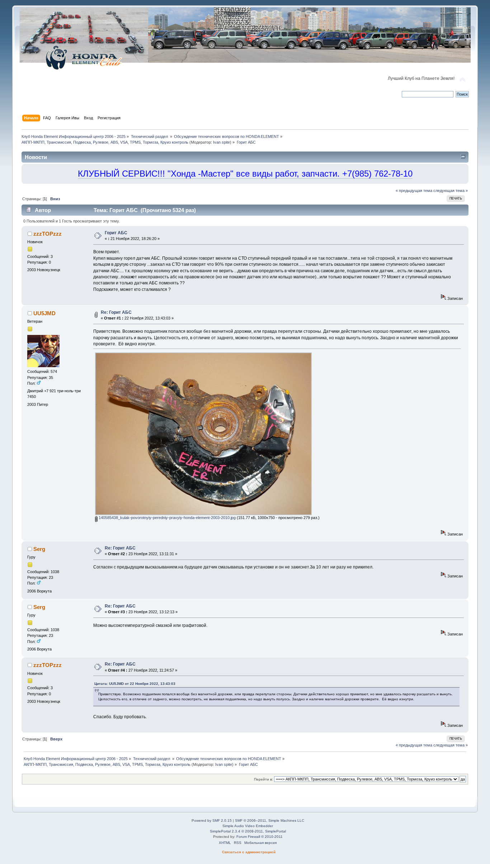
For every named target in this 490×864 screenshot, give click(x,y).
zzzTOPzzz (47, 234)
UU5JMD (44, 313)
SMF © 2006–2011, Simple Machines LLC (269, 820)
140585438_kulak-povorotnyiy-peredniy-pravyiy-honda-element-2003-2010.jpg (167, 517)
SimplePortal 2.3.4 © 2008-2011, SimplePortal (248, 831)
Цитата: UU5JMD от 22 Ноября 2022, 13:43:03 (134, 684)
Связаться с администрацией (248, 852)
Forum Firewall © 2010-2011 (259, 837)
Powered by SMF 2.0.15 (212, 820)
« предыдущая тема (414, 190)
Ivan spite (221, 142)
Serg (39, 549)
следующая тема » (450, 190)
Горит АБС (116, 232)
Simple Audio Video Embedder (247, 826)
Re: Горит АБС (116, 312)
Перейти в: (263, 779)
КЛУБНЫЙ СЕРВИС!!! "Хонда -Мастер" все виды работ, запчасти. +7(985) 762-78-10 (245, 173)
